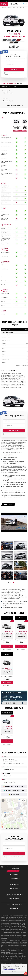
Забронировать (7, 649)
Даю (13, 857)
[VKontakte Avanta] (22, 703)
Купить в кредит (7, 646)
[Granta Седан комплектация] (7, 721)
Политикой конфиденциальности (9, 969)
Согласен (14, 971)
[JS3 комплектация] (7, 662)
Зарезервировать (17, 130)
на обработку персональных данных (16, 434)
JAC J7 (7, 618)
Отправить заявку (14, 853)
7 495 (15, 868)
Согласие (14, 434)
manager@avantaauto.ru (9, 782)
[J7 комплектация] (7, 626)
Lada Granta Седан (7, 713)
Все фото (10, 582)
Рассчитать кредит (14, 430)
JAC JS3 (7, 654)
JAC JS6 (21, 618)
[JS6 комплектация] (21, 626)
